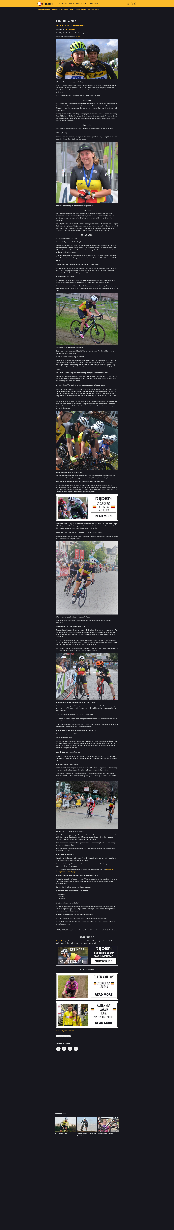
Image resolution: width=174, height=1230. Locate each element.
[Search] (132, 3)
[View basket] (135, 3)
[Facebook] (58, 1049)
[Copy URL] (76, 1049)
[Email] (70, 1049)
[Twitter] (64, 1049)
